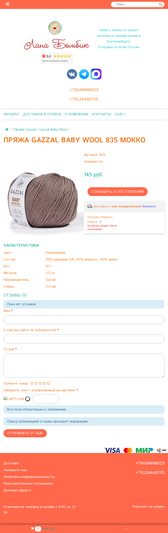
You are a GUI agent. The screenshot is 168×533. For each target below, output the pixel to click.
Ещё (119, 114)
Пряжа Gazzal (25, 129)
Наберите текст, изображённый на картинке (40, 390)
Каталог (11, 114)
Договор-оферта (17, 490)
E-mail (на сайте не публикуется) (30, 330)
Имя (7, 310)
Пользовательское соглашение (28, 483)
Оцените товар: (16, 383)
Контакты (101, 114)
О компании (76, 114)
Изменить (149, 206)
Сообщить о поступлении (117, 191)
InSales (159, 506)
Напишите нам (15, 470)
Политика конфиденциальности (29, 476)
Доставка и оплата (42, 114)
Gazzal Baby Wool (53, 129)
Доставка (11, 463)
